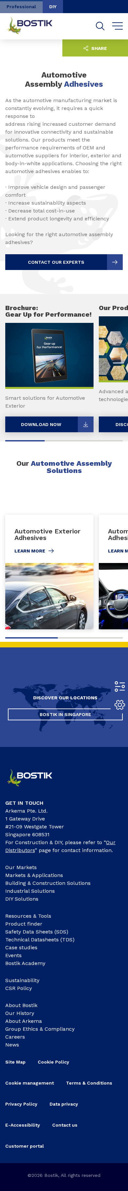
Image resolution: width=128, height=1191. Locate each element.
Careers (15, 1037)
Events (13, 955)
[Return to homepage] (34, 26)
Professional (21, 6)
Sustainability (22, 980)
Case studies (21, 947)
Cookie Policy (53, 1062)
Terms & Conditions (89, 1083)
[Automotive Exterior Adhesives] (49, 572)
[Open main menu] (117, 26)
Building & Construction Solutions (48, 883)
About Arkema (23, 1021)
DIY (52, 6)
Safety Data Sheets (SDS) (36, 932)
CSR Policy (18, 988)
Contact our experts (56, 262)
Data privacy (64, 1104)
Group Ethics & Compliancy (40, 1029)
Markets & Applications (34, 875)
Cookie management (29, 1083)
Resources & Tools (28, 916)
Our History (19, 1013)
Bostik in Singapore (65, 714)
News (12, 1045)
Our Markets (21, 867)
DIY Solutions (21, 899)
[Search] (100, 26)
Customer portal (24, 1146)
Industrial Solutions (30, 891)
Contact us (64, 1125)
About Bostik (21, 1005)
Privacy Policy (21, 1104)
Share (98, 48)
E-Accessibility (22, 1125)
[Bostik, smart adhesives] (34, 788)
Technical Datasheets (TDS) (40, 939)
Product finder (23, 924)
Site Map (15, 1062)
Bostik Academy (25, 963)
